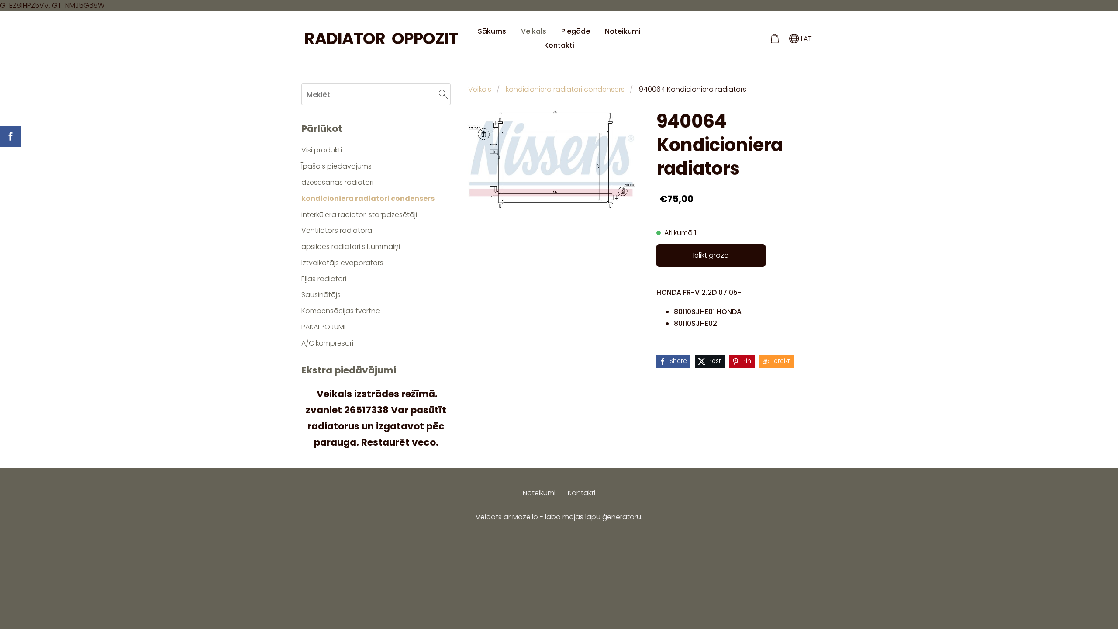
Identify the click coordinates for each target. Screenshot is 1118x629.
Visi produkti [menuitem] (321, 150)
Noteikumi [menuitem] (623, 31)
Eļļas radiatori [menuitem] (323, 279)
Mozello (525, 517)
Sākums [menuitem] (492, 31)
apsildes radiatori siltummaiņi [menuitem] (350, 247)
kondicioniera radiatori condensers (565, 89)
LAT (805, 39)
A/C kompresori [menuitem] (327, 343)
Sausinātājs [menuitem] (321, 295)
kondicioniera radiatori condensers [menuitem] (368, 199)
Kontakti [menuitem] (559, 45)
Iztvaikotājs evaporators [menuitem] (342, 263)
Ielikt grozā (711, 255)
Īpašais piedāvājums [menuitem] (336, 166)
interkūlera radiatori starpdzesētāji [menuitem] (359, 215)
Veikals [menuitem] (533, 31)
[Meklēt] (443, 94)
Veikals (479, 89)
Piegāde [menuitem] (575, 31)
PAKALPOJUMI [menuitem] (323, 327)
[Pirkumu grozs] (774, 38)
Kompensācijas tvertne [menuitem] (340, 311)
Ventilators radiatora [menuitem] (336, 230)
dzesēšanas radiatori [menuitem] (337, 182)
